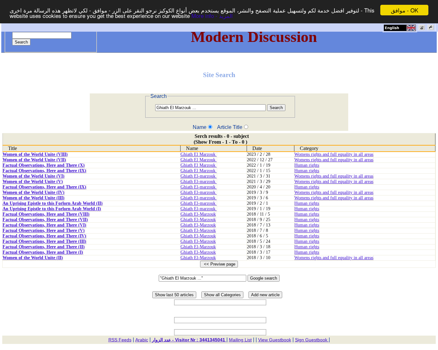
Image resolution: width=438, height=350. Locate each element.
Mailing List (240, 339)
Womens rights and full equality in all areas (333, 154)
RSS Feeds (119, 339)
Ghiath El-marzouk (199, 176)
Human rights (306, 165)
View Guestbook (274, 339)
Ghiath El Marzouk (199, 154)
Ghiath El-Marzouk (198, 214)
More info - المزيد (212, 16)
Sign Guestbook (312, 339)
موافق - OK (404, 10)
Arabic (141, 339)
